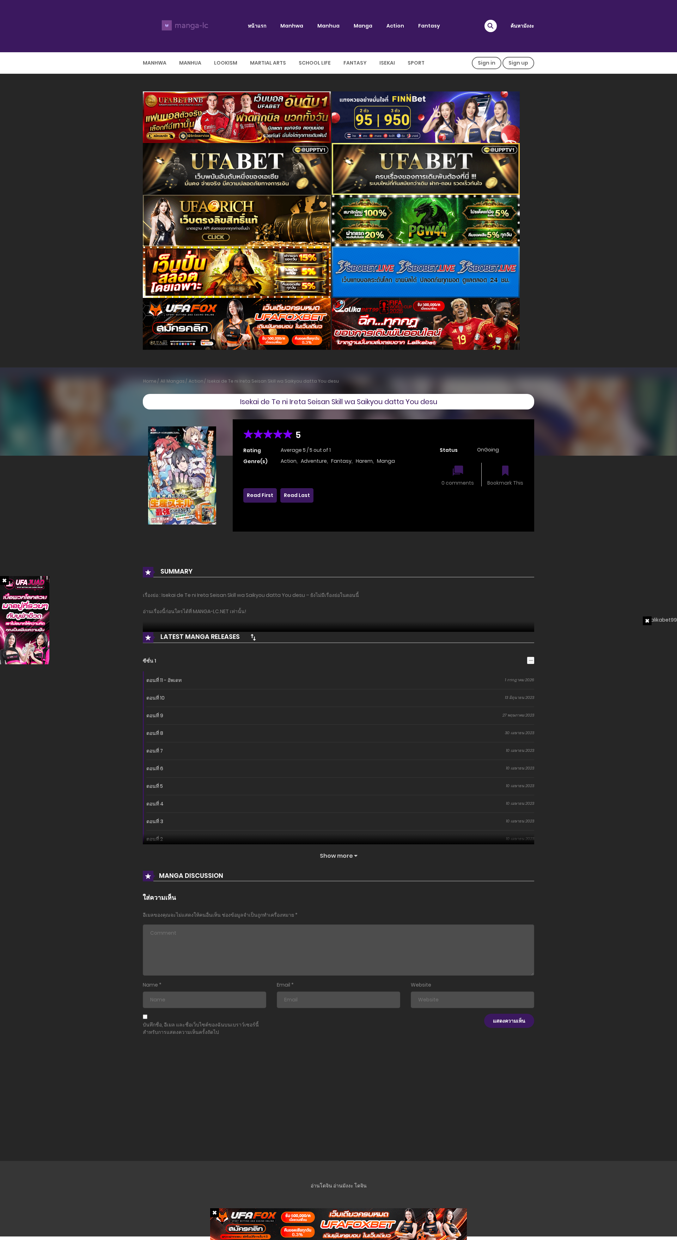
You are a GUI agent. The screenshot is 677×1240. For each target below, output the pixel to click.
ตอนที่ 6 (154, 768)
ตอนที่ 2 (154, 839)
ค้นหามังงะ (522, 25)
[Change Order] (253, 637)
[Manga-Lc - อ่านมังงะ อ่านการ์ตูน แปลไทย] (184, 25)
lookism (225, 62)
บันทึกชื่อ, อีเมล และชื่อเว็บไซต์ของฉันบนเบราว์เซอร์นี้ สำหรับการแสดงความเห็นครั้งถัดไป (201, 1028)
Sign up (518, 62)
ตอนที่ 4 (155, 803)
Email (283, 984)
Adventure (314, 461)
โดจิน (360, 1185)
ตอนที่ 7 (154, 750)
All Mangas (172, 381)
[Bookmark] (505, 471)
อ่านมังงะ (343, 1185)
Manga (363, 25)
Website (421, 984)
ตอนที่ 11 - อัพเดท (164, 680)
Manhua (328, 25)
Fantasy (429, 25)
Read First (260, 495)
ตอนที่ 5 (154, 786)
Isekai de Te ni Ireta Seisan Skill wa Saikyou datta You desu (273, 381)
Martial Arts (268, 62)
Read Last (297, 495)
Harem (364, 461)
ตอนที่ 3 (154, 821)
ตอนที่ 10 (155, 697)
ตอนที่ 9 (154, 715)
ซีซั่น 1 (149, 660)
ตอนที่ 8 (154, 733)
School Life (315, 62)
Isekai (387, 62)
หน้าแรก (257, 25)
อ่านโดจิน (321, 1185)
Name (150, 984)
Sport (416, 62)
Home (150, 381)
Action (395, 25)
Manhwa (291, 25)
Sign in (486, 62)
